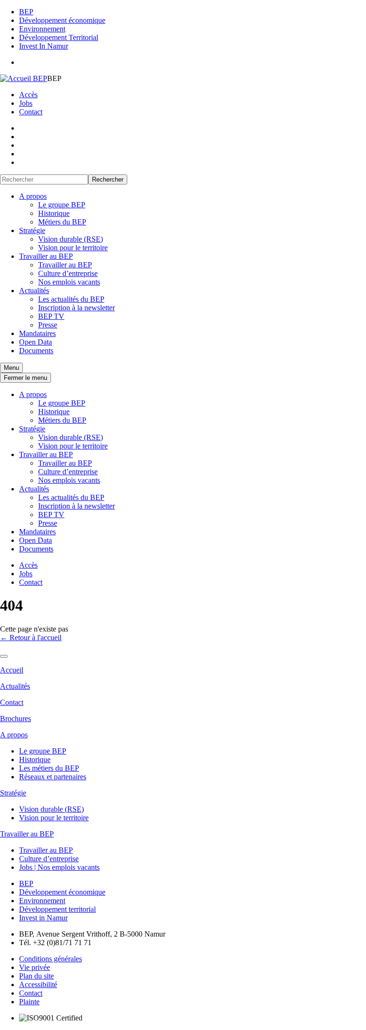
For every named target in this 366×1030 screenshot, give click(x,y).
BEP (26, 12)
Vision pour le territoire (73, 248)
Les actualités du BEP (71, 299)
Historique (54, 213)
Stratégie (32, 230)
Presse (47, 325)
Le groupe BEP (61, 205)
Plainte (29, 1002)
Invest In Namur (43, 46)
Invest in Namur (43, 918)
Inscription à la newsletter (76, 308)
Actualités (34, 290)
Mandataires (37, 333)
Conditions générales (50, 959)
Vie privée (34, 967)
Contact (30, 112)
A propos (33, 196)
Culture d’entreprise (68, 273)
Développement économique (62, 20)
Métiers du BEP (62, 222)
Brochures (15, 718)
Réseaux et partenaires (52, 777)
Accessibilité (38, 984)
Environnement (42, 29)
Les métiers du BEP (49, 768)
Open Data (35, 342)
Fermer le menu (25, 377)
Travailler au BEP (46, 256)
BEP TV (51, 316)
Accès (28, 95)
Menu (11, 367)
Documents (36, 351)
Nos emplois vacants (69, 282)
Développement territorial (57, 909)
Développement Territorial (58, 37)
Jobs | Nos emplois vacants (59, 867)
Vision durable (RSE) (70, 239)
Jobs (25, 103)
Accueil (11, 670)
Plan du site (36, 976)
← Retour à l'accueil (30, 637)
